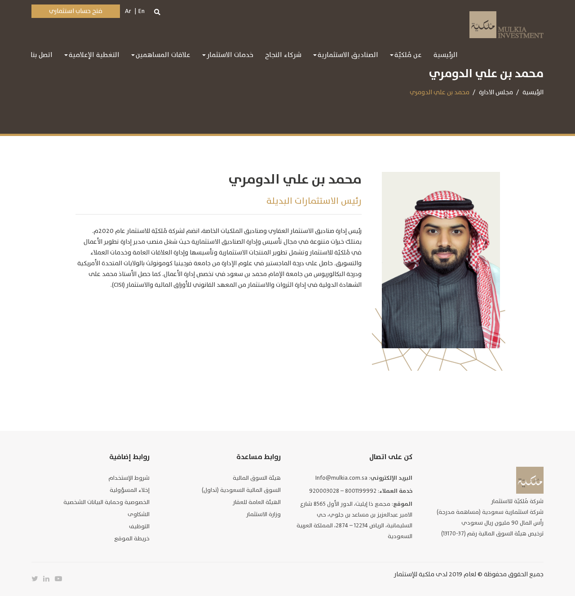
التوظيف (139, 526)
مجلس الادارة (496, 92)
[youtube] (60, 579)
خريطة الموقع (132, 538)
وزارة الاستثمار (263, 514)
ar (128, 11)
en (141, 11)
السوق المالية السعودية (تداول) (241, 490)
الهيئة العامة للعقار (257, 502)
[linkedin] (49, 579)
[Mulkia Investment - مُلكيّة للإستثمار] (506, 23)
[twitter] (37, 579)
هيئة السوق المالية (257, 478)
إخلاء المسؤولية (130, 490)
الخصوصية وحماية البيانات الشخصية (106, 502)
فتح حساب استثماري (75, 11)
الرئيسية (533, 92)
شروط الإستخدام (129, 478)
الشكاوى (139, 514)
